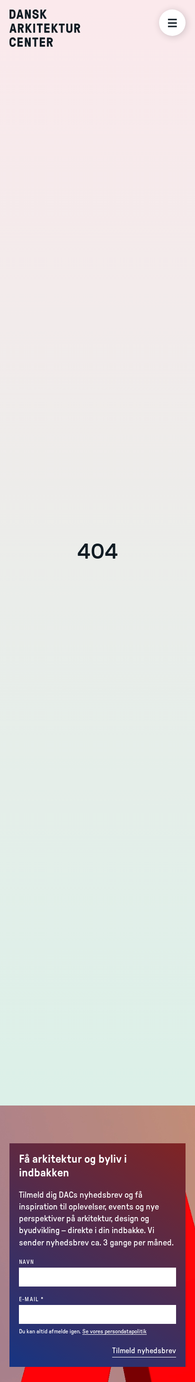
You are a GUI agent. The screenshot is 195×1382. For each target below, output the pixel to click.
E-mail (48, 1299)
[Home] (51, 28)
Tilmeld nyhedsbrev (144, 1351)
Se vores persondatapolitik (114, 1331)
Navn (26, 1262)
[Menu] (172, 22)
